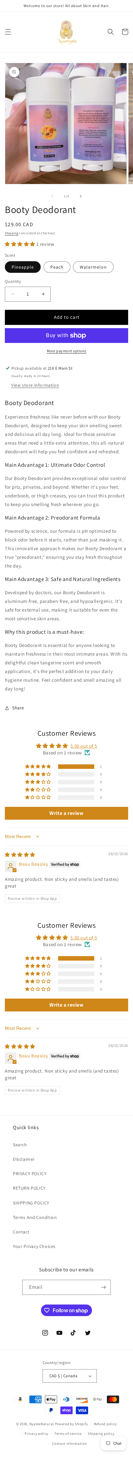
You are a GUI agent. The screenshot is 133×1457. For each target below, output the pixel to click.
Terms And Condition (35, 1217)
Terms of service (68, 1433)
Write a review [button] (66, 813)
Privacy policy (36, 1433)
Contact (21, 1232)
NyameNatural (41, 1424)
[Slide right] (81, 196)
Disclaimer (24, 1159)
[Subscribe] (103, 1287)
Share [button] (18, 708)
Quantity (13, 281)
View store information (35, 385)
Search (20, 1145)
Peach (57, 267)
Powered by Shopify (71, 1424)
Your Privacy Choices (34, 1246)
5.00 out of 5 (83, 746)
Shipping (11, 233)
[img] (20, 855)
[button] (8, 32)
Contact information (69, 1443)
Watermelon (93, 267)
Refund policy (105, 1424)
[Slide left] (52, 196)
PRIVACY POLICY (29, 1173)
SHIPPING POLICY (31, 1203)
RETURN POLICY (29, 1188)
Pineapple (23, 267)
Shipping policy (101, 1433)
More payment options (67, 350)
